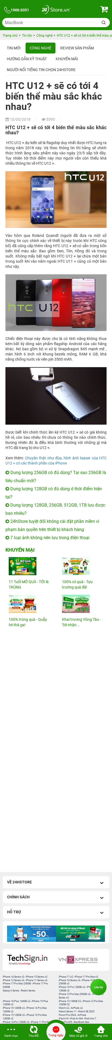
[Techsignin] (31, 960)
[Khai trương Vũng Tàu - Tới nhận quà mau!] (83, 604)
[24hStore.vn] (56, 10)
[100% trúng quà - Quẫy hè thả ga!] (29, 604)
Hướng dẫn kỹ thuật (27, 59)
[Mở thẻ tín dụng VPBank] (80, 933)
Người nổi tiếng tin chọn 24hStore (41, 70)
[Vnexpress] (81, 960)
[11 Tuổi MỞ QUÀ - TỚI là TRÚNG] (29, 566)
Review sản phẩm (77, 48)
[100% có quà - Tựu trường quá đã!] (83, 566)
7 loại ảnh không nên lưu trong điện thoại (49, 537)
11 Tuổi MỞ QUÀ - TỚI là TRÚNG (29, 584)
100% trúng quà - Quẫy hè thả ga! (28, 622)
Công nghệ (40, 48)
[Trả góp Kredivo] (31, 933)
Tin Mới (14, 48)
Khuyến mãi (67, 59)
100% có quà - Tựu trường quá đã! (77, 584)
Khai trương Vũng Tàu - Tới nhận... (81, 622)
